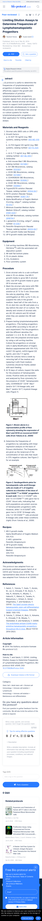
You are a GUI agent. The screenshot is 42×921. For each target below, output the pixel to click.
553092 (24, 180)
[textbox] (21, 776)
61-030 (16, 224)
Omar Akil (16, 46)
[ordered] (25, 735)
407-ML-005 (26, 156)
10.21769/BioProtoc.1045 (13, 668)
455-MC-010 (33, 139)
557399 (17, 175)
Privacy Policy (20, 902)
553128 (16, 169)
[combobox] (21, 776)
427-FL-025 (33, 148)
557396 (24, 164)
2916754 (10, 218)
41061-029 (11, 213)
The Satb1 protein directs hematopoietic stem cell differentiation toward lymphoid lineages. (22, 607)
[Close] (36, 867)
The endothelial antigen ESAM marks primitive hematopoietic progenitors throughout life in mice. (21, 626)
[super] (14, 735)
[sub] (17, 735)
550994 (17, 186)
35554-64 (32, 191)
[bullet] (21, 735)
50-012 (9, 205)
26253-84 (32, 229)
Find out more (27, 918)
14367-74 (24, 196)
